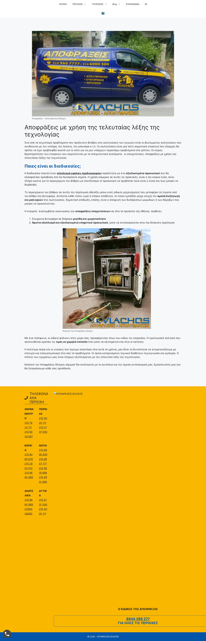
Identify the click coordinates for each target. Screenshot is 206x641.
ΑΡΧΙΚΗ (63, 4)
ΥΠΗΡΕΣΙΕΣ (97, 4)
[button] (146, 4)
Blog (114, 4)
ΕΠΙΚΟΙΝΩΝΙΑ (132, 4)
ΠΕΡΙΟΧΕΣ (77, 4)
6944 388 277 (138, 619)
